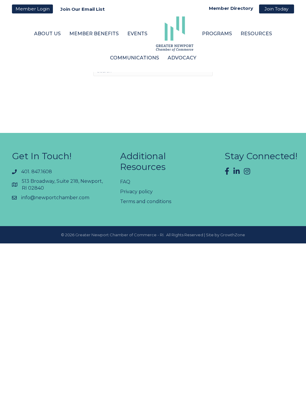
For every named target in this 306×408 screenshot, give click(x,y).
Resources (256, 33)
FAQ (125, 182)
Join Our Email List (82, 9)
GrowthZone (232, 234)
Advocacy (182, 58)
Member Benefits (94, 33)
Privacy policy (136, 191)
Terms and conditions (145, 201)
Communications (134, 58)
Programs (217, 33)
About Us (47, 33)
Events (137, 33)
